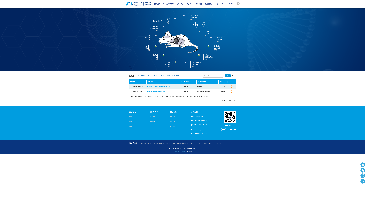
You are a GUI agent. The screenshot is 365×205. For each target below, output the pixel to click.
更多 (168, 66)
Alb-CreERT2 (175, 76)
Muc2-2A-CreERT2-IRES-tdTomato (159, 86)
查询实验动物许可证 (146, 143)
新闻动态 (172, 126)
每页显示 (225, 100)
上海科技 (205, 143)
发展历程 (172, 121)
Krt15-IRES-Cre (141, 76)
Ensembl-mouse (181, 143)
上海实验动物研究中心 (158, 143)
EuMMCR (193, 143)
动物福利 (131, 126)
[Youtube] (223, 129)
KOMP (199, 143)
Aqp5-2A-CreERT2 (164, 76)
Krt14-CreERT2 (152, 76)
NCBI (174, 143)
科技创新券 (212, 143)
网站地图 (189, 151)
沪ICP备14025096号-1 (180, 151)
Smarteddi (219, 143)
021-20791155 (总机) (198, 116)
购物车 (232, 4)
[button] (176, 64)
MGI (188, 143)
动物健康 (131, 116)
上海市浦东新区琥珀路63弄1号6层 (199, 134)
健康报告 (131, 121)
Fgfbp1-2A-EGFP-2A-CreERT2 (157, 91)
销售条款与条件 (154, 121)
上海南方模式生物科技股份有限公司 (185, 148)
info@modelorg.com (197, 130)
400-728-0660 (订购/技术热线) (199, 125)
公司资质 (172, 116)
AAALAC (168, 143)
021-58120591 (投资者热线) (199, 120)
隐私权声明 (152, 116)
